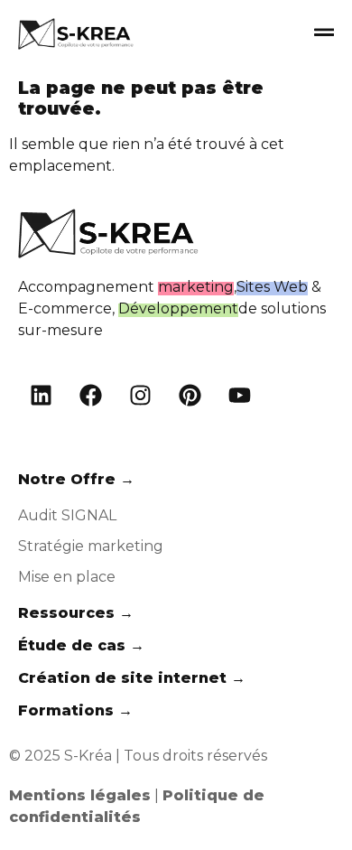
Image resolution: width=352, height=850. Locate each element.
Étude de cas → (81, 645)
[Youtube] (239, 395)
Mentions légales (80, 795)
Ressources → (76, 612)
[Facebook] (90, 395)
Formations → (75, 710)
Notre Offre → (76, 479)
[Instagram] (139, 395)
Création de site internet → (131, 678)
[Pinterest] (189, 395)
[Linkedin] (40, 395)
